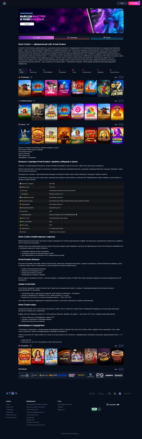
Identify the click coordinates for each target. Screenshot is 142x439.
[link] (25, 375)
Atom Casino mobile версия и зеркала (30, 149)
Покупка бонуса (114, 72)
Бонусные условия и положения (36, 407)
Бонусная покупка (11, 417)
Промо (38, 37)
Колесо (108, 37)
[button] (118, 30)
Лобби (21, 72)
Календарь (73, 37)
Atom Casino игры (24, 155)
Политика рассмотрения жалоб (36, 425)
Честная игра (30, 417)
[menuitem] (11, 404)
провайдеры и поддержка (27, 157)
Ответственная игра (32, 415)
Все (116, 77)
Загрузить (72, 23)
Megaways (100, 72)
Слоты (74, 72)
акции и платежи (24, 153)
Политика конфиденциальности (36, 412)
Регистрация (133, 3)
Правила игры (30, 420)
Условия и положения (33, 422)
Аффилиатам (61, 409)
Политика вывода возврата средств (37, 404)
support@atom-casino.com (65, 404)
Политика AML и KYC (32, 409)
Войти (122, 3)
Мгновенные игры (11, 415)
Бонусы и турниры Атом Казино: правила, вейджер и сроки (38, 147)
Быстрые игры (87, 72)
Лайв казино (9, 412)
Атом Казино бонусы (25, 151)
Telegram (60, 407)
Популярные (62, 72)
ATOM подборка (47, 72)
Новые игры (33, 72)
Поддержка (112, 404)
